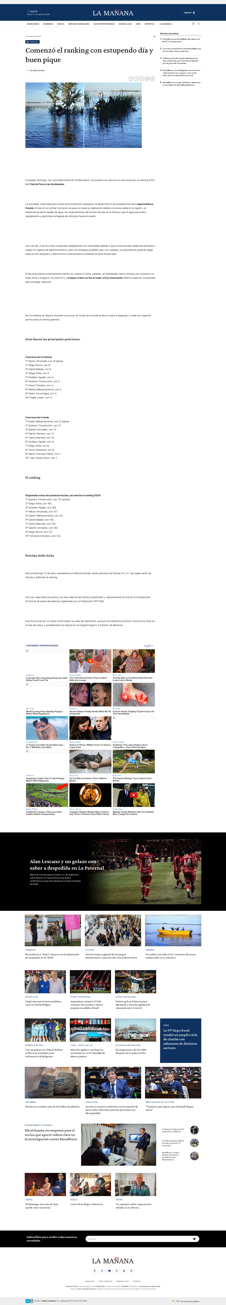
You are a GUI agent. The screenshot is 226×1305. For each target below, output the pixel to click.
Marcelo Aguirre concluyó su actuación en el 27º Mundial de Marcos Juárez (87, 1053)
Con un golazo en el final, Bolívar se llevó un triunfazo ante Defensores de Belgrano (44, 1053)
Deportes (149, 24)
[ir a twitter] (102, 1271)
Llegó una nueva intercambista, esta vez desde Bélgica (43, 1003)
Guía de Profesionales (104, 24)
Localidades (166, 24)
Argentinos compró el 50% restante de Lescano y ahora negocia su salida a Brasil (86, 1004)
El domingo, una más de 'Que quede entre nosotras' (41, 1206)
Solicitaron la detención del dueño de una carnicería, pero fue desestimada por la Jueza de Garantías (180, 60)
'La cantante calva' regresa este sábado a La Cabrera (133, 1206)
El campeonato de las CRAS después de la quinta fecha (131, 1051)
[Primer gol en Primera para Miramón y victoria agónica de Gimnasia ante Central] (135, 981)
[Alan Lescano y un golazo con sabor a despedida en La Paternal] (143, 871)
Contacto (137, 1281)
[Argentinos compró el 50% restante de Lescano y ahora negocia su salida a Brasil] (90, 981)
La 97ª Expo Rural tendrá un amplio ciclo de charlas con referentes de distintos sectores (180, 1039)
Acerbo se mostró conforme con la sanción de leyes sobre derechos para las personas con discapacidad (112, 1110)
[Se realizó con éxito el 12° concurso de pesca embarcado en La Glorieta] (173, 930)
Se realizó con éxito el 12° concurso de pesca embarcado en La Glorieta (171, 956)
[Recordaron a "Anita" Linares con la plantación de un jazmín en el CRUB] (53, 930)
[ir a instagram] (116, 1271)
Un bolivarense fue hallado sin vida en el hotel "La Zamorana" (173, 1143)
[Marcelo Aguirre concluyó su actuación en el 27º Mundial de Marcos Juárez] (90, 1030)
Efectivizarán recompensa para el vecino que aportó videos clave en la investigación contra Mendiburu (51, 1134)
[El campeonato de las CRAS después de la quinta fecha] (135, 1030)
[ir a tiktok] (124, 1271)
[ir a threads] (131, 1271)
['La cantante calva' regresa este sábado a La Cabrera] (135, 1184)
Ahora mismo (33, 24)
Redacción (89, 1281)
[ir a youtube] (109, 1271)
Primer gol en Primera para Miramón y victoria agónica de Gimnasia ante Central (133, 1004)
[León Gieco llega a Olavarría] (90, 1184)
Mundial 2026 (125, 24)
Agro (138, 24)
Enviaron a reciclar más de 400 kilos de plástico (52, 1106)
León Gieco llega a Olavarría (86, 1204)
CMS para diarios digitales (189, 1301)
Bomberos (48, 24)
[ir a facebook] (94, 1271)
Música (60, 24)
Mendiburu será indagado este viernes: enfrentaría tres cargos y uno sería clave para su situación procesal (181, 72)
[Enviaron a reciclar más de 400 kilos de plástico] (53, 1082)
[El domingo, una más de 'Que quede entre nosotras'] (45, 1184)
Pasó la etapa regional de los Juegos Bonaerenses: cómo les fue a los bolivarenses (111, 956)
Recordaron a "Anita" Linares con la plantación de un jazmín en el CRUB (52, 956)
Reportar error (123, 1281)
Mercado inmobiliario (78, 24)
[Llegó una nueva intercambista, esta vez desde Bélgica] (45, 981)
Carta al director (105, 1281)
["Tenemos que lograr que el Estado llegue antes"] (173, 1082)
